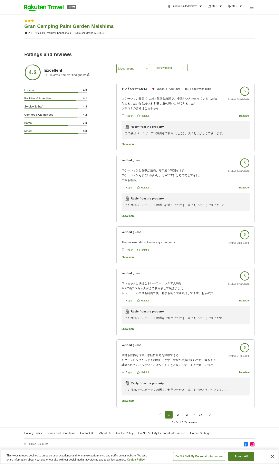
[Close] (272, 456)
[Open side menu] (251, 7)
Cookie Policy (136, 459)
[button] (44, 7)
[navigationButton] (160, 415)
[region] (139, 457)
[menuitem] (185, 6)
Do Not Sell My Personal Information (199, 456)
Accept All (241, 456)
